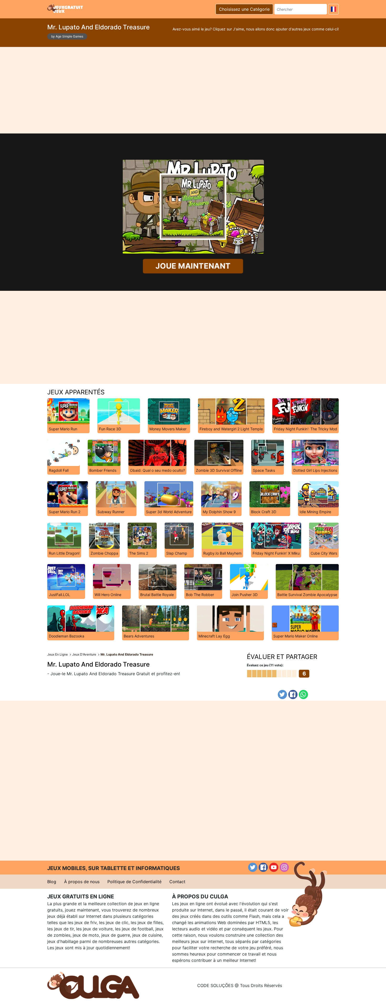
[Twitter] (282, 694)
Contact (177, 881)
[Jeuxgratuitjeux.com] (65, 8)
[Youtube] (273, 867)
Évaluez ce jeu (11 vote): (265, 665)
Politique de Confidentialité (134, 881)
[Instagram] (284, 867)
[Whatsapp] (303, 694)
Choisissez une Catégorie (244, 9)
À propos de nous (82, 881)
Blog (51, 881)
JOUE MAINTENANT (193, 265)
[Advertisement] (193, 90)
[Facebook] (293, 694)
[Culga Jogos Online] (93, 985)
